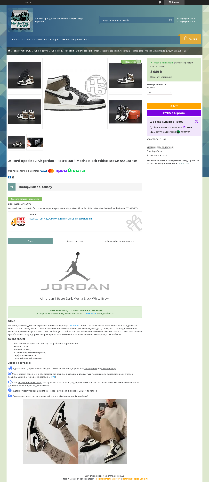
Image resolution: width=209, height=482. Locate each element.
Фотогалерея (51, 39)
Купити (174, 106)
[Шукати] (170, 20)
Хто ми (26, 39)
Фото (87, 39)
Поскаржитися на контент (108, 478)
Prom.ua (120, 475)
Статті (36, 39)
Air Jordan (74, 325)
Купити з (168, 113)
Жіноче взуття (41, 50)
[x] (13, 177)
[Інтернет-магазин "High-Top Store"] (20, 20)
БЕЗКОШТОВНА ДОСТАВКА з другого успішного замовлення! (61, 218)
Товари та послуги (22, 50)
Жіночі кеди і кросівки (62, 50)
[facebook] (9, 177)
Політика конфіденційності (135, 478)
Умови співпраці (71, 39)
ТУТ (53, 376)
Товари (13, 39)
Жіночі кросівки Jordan (87, 50)
